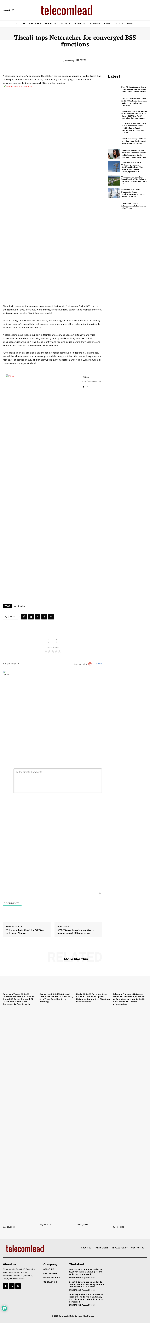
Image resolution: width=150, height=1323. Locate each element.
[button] (9, 10)
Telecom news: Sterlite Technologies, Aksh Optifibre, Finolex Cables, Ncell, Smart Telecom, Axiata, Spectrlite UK (132, 167)
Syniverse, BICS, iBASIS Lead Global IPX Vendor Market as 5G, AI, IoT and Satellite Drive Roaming (56, 998)
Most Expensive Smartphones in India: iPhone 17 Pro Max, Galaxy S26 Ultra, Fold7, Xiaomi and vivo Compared (134, 114)
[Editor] (42, 484)
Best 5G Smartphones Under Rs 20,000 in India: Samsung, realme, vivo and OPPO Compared (134, 101)
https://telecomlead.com (91, 381)
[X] (88, 386)
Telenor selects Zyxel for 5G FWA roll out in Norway (25, 931)
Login (99, 663)
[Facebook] (83, 386)
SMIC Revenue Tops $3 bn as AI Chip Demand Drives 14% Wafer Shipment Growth (133, 141)
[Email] (51, 616)
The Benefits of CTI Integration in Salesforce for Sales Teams (133, 205)
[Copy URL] (24, 616)
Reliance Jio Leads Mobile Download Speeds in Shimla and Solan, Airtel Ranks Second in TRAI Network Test (134, 153)
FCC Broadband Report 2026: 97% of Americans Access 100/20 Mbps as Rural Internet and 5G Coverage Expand (133, 128)
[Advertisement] (129, 234)
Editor (85, 376)
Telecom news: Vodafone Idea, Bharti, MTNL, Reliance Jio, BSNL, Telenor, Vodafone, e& (134, 180)
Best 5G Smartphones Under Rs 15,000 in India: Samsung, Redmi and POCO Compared (134, 89)
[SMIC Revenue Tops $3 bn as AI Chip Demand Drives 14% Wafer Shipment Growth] (114, 141)
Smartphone (75, 1278)
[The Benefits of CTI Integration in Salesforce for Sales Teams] (114, 205)
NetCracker (20, 606)
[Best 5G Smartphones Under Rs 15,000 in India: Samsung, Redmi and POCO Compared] (114, 89)
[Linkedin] (31, 616)
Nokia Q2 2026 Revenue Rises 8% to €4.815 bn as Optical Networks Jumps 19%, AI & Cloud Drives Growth (93, 998)
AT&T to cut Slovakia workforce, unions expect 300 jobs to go (76, 931)
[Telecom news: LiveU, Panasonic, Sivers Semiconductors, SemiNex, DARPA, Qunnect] (114, 193)
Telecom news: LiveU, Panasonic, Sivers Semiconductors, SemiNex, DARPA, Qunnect (133, 193)
